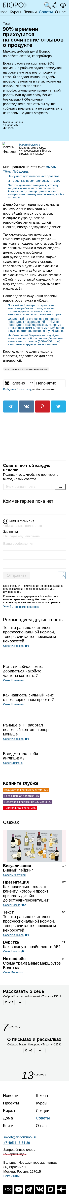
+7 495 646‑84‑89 (16, 1142)
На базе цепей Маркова (24, 335)
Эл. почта (10, 531)
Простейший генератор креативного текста (33, 307)
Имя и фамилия (21, 521)
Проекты (11, 1103)
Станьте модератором (25, 606)
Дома (8, 1118)
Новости (10, 1095)
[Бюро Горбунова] (15, 4)
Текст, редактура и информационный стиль (26, 369)
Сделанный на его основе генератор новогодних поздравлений (33, 320)
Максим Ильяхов (29, 144)
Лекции (30, 12)
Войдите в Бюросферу (17, 389)
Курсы (15, 12)
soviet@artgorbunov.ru (20, 1137)
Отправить (17, 575)
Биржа (9, 1110)
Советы (46, 12)
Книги (8, 1125)
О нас (60, 12)
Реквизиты (11, 1176)
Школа (42, 1095)
